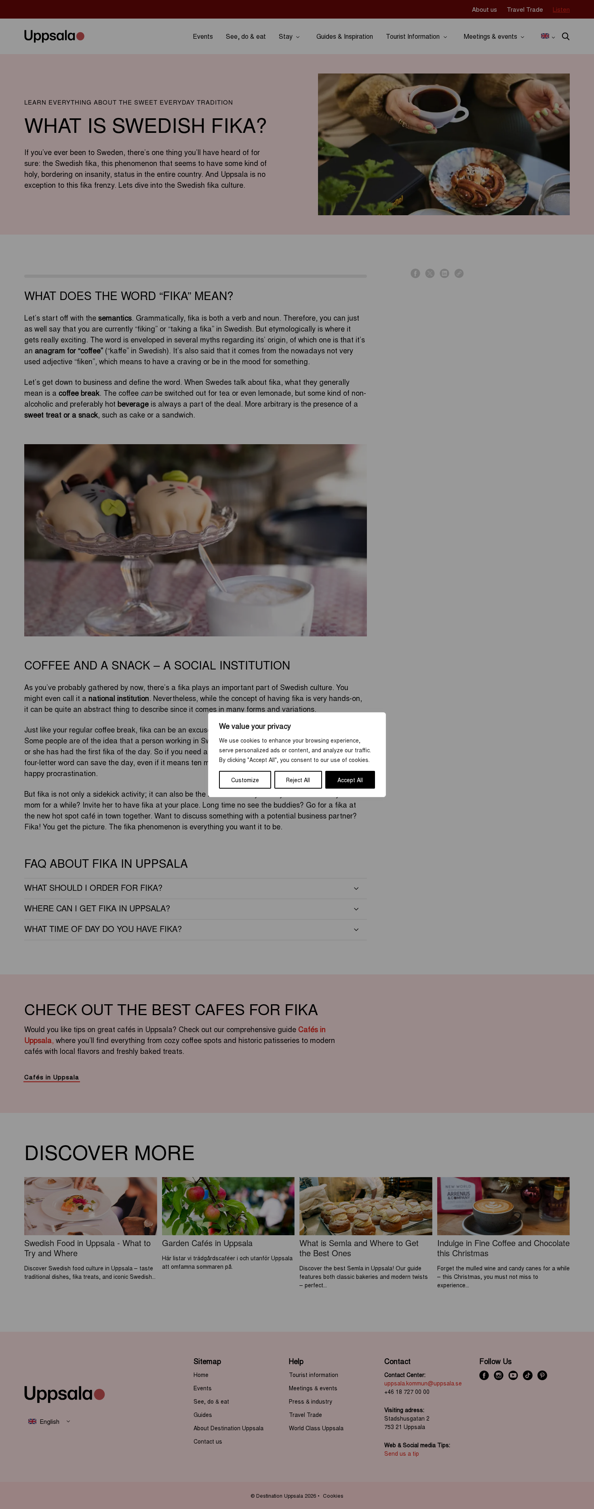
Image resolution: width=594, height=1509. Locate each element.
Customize (245, 780)
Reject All (298, 780)
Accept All (350, 780)
